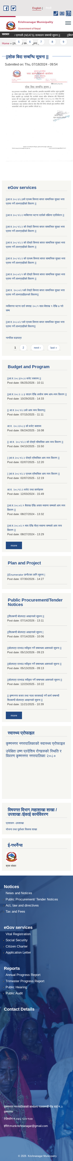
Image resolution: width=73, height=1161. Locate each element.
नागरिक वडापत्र (14, 337)
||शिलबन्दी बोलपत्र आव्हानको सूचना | (25, 632)
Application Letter (18, 952)
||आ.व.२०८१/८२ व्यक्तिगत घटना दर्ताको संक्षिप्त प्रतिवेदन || (35, 215)
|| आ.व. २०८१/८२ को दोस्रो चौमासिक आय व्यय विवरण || (35, 441)
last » (53, 347)
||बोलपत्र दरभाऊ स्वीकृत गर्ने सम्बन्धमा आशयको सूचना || (34, 679)
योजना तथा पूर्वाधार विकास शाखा (21, 829)
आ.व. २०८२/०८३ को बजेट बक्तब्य (24, 426)
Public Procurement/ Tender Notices (32, 899)
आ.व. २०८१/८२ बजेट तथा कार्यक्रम (25, 489)
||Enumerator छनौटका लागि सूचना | (26, 574)
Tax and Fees (15, 911)
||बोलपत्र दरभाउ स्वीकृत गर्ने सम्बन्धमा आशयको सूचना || (34, 648)
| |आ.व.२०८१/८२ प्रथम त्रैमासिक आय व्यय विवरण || (33, 473)
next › (37, 347)
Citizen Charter (17, 946)
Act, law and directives (22, 905)
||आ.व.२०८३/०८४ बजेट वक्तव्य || (24, 378)
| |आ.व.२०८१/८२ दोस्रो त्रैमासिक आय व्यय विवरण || (33, 457)
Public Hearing (16, 987)
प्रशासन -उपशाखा (15, 823)
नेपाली (48, 8)
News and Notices (19, 893)
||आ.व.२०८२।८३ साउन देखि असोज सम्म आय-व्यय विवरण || (37, 394)
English (36, 8)
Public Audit (14, 993)
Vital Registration (18, 934)
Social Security (17, 940)
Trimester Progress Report (25, 981)
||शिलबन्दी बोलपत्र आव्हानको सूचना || (25, 616)
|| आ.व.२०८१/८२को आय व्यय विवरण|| (26, 410)
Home (5, 43)
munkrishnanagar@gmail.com (29, 1125)
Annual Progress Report (23, 975)
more (14, 545)
